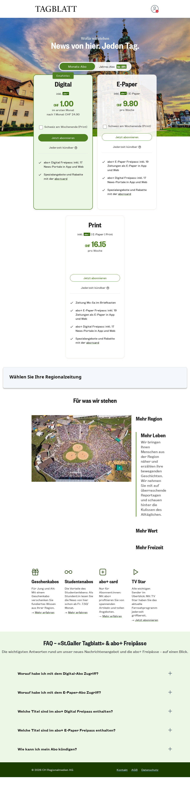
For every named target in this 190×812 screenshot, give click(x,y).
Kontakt (122, 769)
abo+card (61, 178)
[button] (151, 418)
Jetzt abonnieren (146, 620)
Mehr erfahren (44, 612)
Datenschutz (149, 769)
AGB (134, 769)
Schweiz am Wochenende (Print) (65, 127)
